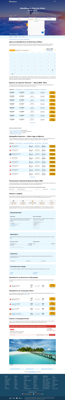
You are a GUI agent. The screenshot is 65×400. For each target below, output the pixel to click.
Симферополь (7, 380)
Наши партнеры (55, 384)
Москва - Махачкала (46, 387)
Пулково (34, 383)
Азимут (25, 383)
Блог (53, 387)
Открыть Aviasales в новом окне (51, 21)
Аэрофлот (25, 377)
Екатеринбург (7, 384)
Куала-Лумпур (35, 272)
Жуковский (35, 381)
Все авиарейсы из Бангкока (15, 368)
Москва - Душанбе (46, 384)
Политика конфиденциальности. (39, 398)
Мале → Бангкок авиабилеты (15, 130)
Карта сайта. (51, 398)
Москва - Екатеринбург (46, 385)
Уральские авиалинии (27, 380)
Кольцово (34, 384)
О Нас (55, 1)
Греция (15, 387)
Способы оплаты (55, 380)
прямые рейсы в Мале (17, 132)
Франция (15, 383)
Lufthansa (25, 387)
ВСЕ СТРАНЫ (16, 388)
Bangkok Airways (14, 224)
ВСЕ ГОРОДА (7, 388)
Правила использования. (47, 398)
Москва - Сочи (45, 377)
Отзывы (53, 383)
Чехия (15, 385)
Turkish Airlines (26, 385)
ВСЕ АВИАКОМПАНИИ (27, 388)
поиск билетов (32, 371)
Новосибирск (7, 383)
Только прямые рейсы (25, 50)
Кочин (11, 273)
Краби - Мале (14, 308)
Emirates (25, 384)
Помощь (53, 381)
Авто (15, 15)
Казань (6, 387)
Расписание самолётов (13, 39)
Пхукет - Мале (14, 303)
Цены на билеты (21, 39)
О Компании (54, 377)
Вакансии (53, 385)
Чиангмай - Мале (15, 313)
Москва (6, 377)
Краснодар (6, 381)
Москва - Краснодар (46, 381)
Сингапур (34, 273)
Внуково (34, 380)
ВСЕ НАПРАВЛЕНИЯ (46, 388)
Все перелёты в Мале (29, 368)
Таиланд (15, 380)
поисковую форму (26, 294)
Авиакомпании (26, 39)
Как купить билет (55, 388)
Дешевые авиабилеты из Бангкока (16, 131)
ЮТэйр (25, 381)
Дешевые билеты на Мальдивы (15, 133)
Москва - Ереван (45, 380)
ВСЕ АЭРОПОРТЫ (36, 388)
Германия (16, 384)
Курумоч (34, 387)
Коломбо (11, 272)
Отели (11, 15)
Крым (15, 377)
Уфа (5, 385)
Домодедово (35, 377)
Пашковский (35, 385)
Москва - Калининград (46, 383)
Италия (15, 381)
